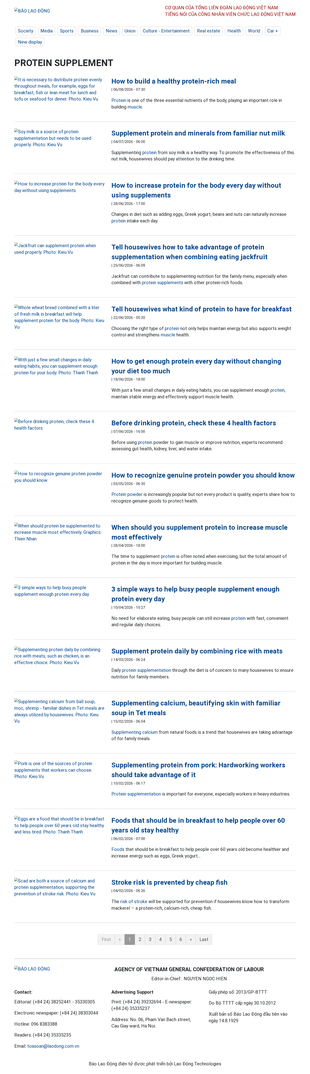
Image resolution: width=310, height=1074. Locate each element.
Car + (272, 31)
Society (25, 31)
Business (89, 31)
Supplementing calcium (134, 732)
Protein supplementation (136, 794)
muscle (168, 334)
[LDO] (59, 89)
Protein (118, 100)
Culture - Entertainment (166, 31)
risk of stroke (133, 901)
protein (149, 152)
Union (130, 31)
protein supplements (162, 282)
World (254, 31)
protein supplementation (146, 670)
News (111, 31)
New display (30, 42)
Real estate (208, 31)
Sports (67, 31)
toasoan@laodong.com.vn (53, 1046)
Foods (117, 849)
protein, (277, 390)
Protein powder (127, 494)
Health (234, 31)
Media (46, 31)
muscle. (135, 107)
